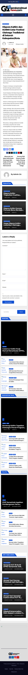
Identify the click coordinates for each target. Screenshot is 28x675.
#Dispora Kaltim (20, 44)
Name (4, 274)
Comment (5, 245)
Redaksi (6, 668)
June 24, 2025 (6, 429)
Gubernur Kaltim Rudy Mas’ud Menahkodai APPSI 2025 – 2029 (13, 351)
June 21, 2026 (6, 506)
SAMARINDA (6, 609)
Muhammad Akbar (16, 506)
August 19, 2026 (8, 600)
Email (4, 280)
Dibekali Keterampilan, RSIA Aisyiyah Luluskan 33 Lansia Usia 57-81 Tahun (13, 613)
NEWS (15, 377)
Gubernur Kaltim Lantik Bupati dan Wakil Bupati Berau (15, 467)
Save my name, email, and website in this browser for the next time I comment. (12, 297)
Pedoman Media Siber (19, 668)
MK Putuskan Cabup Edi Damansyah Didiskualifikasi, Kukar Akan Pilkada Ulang (16, 390)
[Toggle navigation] (13, 15)
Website (4, 287)
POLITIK (10, 513)
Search (21, 311)
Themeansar (13, 665)
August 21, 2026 (8, 584)
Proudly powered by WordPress (10, 663)
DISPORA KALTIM (7, 191)
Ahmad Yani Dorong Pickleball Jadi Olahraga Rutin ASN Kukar (12, 582)
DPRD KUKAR (6, 578)
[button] (23, 14)
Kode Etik (11, 668)
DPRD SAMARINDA (7, 562)
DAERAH (4, 423)
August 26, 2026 (8, 569)
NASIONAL (4, 346)
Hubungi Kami (14, 671)
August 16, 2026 (8, 615)
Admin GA (11, 42)
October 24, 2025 (7, 352)
